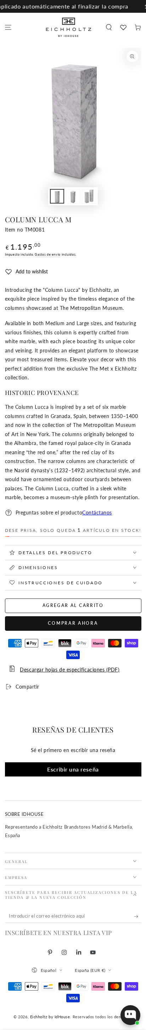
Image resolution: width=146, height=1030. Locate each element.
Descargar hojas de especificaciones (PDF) (69, 670)
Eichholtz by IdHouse (50, 1016)
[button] (108, 27)
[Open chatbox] (130, 1015)
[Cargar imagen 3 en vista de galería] (89, 196)
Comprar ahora (73, 623)
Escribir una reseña (73, 769)
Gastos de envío (47, 254)
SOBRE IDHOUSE (24, 814)
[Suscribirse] (137, 916)
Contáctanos (97, 513)
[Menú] (8, 27)
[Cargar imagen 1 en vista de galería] (57, 196)
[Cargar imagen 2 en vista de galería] (73, 196)
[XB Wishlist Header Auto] (123, 27)
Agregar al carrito (73, 605)
